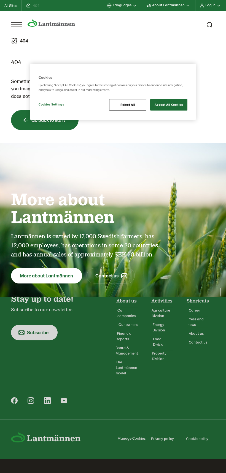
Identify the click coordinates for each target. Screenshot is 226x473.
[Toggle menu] (16, 24)
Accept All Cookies (169, 105)
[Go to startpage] (51, 23)
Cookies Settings (51, 104)
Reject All (127, 105)
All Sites (10, 5)
